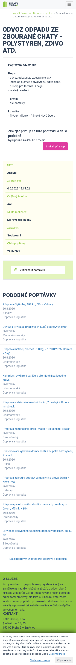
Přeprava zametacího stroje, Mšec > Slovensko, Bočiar (36, 428)
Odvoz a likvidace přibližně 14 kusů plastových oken (35, 326)
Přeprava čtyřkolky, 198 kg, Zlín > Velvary (28, 304)
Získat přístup (55, 146)
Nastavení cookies (40, 660)
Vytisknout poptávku (32, 270)
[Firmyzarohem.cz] (10, 4)
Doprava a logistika (43, 13)
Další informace (57, 654)
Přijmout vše (64, 660)
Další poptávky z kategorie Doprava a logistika (38, 558)
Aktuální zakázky (22, 13)
